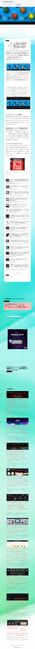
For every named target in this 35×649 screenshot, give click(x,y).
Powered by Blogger (18, 645)
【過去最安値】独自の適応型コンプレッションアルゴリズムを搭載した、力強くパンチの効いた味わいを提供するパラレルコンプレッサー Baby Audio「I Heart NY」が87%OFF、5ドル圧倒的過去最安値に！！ (17, 222)
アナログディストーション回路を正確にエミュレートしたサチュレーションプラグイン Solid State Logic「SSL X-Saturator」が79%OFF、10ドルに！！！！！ (19, 259)
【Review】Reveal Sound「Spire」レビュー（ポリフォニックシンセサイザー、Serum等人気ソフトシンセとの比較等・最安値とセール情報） (19, 186)
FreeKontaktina (8, 1)
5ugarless (20, 647)
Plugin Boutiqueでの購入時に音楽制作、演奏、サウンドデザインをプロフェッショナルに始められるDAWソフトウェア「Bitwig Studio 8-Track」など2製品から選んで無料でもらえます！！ (17, 210)
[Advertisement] (17, 31)
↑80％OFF (11, 44)
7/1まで (11, 47)
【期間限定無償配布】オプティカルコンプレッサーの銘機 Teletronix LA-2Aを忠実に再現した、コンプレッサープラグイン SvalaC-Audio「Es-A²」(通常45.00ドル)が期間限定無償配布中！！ (17, 529)
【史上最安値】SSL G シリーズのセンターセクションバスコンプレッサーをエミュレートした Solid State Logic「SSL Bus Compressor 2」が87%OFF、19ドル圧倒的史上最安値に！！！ (19, 247)
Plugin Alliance (9, 173)
